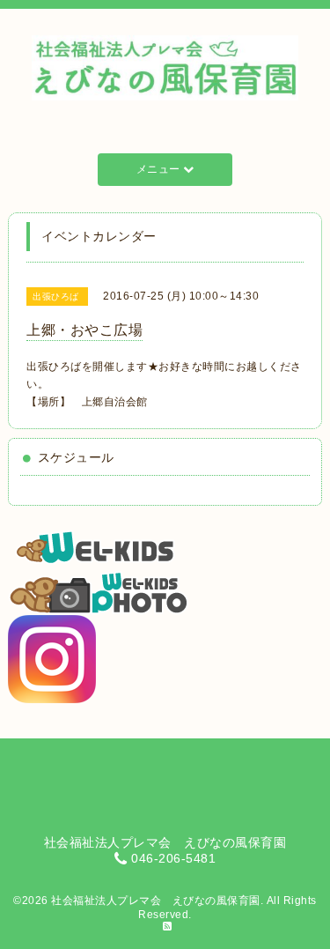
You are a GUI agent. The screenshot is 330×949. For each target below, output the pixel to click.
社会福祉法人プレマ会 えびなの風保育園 (155, 900)
